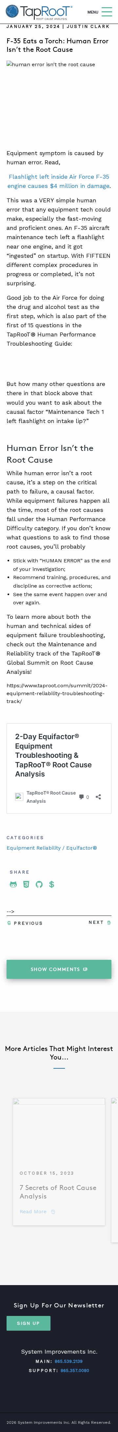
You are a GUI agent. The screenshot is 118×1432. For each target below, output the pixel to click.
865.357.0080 (75, 1370)
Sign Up (28, 1323)
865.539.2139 (69, 1361)
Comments (55, 969)
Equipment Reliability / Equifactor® (52, 848)
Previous (28, 923)
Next (96, 922)
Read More (37, 1211)
